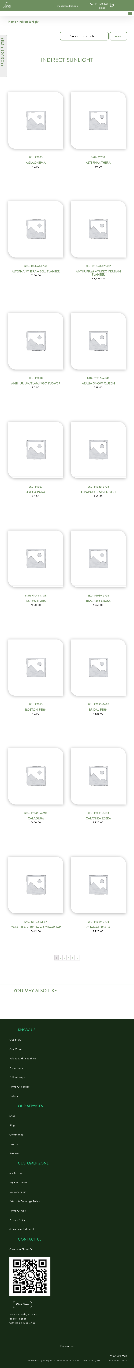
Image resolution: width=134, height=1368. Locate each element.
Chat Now (22, 1304)
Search (118, 36)
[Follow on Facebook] (28, 5)
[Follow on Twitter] (34, 5)
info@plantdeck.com (68, 6)
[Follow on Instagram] (45, 5)
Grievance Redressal (21, 1229)
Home (12, 21)
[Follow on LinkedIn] (40, 5)
